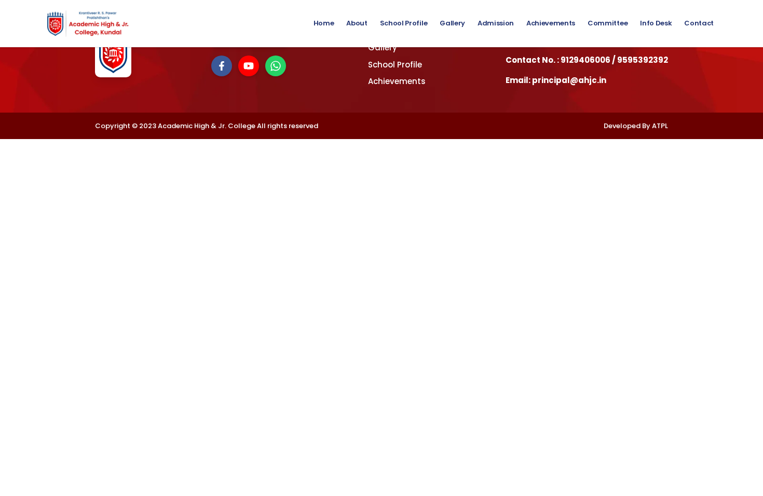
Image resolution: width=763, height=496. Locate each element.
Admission (496, 23)
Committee (608, 23)
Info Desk (656, 23)
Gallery (452, 23)
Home (324, 23)
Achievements (550, 23)
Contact (699, 23)
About (356, 23)
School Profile (403, 23)
